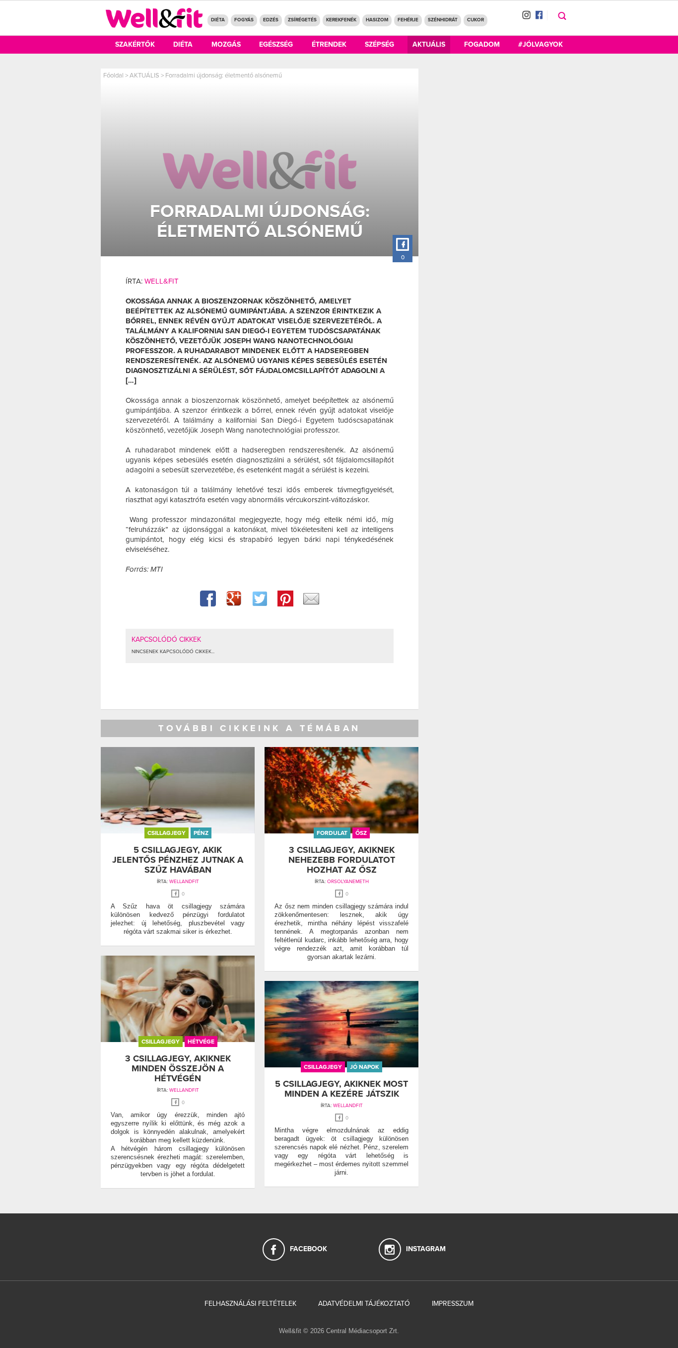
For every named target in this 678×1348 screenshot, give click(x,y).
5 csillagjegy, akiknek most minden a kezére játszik (341, 1088)
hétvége (201, 1041)
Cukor (475, 20)
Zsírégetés (302, 20)
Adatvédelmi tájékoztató (364, 1303)
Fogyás (244, 20)
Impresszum (453, 1303)
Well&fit (161, 281)
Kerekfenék (341, 20)
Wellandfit (184, 882)
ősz (361, 832)
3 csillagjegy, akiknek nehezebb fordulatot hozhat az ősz (341, 859)
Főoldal (113, 75)
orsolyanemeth (348, 882)
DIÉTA (218, 20)
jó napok (364, 1066)
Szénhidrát (443, 20)
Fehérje (408, 20)
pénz (201, 832)
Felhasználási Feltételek (250, 1303)
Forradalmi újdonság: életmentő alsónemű (223, 75)
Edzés (270, 20)
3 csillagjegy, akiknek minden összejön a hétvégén (178, 1068)
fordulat (332, 832)
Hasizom (377, 20)
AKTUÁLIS (144, 75)
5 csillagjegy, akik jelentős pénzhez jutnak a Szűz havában (177, 859)
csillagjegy (166, 832)
